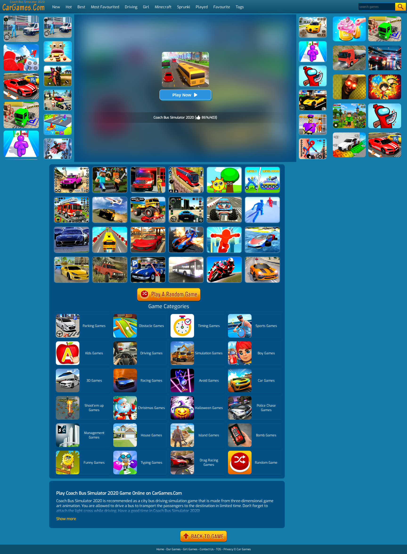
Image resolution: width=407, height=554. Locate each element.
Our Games (173, 549)
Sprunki (183, 6)
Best (81, 6)
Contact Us (207, 549)
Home (160, 549)
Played (202, 6)
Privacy (228, 549)
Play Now (181, 95)
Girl (146, 6)
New (56, 6)
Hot (69, 6)
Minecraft (163, 6)
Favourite (221, 6)
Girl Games (190, 549)
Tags (240, 6)
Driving (131, 6)
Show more (66, 518)
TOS (218, 549)
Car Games (244, 549)
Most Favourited (105, 6)
